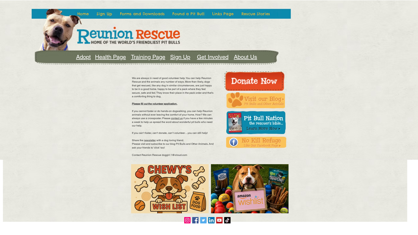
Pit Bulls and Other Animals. (192, 143)
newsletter (150, 140)
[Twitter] (203, 220)
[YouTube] (219, 220)
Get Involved (212, 57)
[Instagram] (187, 220)
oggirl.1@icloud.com (175, 155)
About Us (245, 57)
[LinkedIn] (211, 220)
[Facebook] (195, 220)
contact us (177, 118)
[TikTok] (227, 220)
